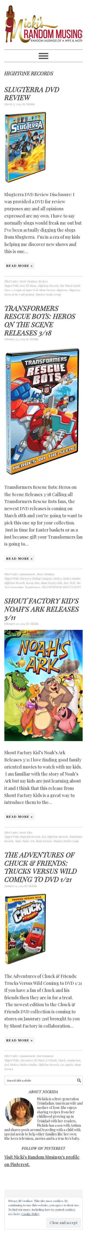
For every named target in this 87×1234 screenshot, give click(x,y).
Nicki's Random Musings (43, 25)
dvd (22, 285)
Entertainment (44, 1056)
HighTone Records (48, 285)
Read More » (19, 265)
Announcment (27, 574)
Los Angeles (66, 1064)
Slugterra (62, 290)
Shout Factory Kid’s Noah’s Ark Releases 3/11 (41, 608)
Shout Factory (47, 290)
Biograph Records (30, 836)
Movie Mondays (28, 281)
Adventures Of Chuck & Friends (38, 1060)
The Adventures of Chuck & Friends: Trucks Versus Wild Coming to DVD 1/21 (40, 867)
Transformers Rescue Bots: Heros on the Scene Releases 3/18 (39, 320)
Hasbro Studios (71, 578)
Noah (18, 841)
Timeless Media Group (48, 294)
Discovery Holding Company (36, 578)
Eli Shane (31, 285)
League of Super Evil (26, 290)
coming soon (73, 1060)
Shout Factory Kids (51, 583)
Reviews (43, 281)
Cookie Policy (30, 1214)
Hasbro (57, 578)
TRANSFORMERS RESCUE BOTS (61, 587)
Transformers (32, 587)
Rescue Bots (32, 583)
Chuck (61, 1060)
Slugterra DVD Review (31, 93)
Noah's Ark (28, 841)
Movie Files (25, 832)
